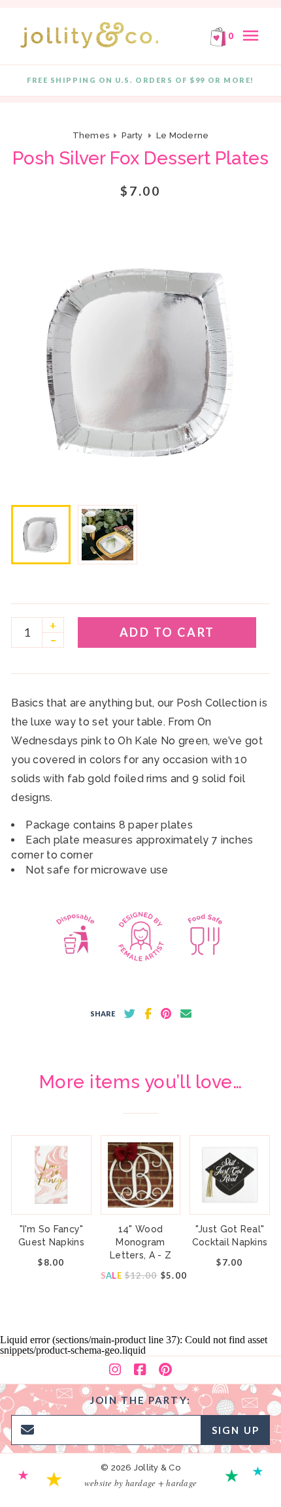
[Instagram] (115, 1370)
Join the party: (140, 1400)
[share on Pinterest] (166, 1014)
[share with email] (185, 1014)
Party (132, 135)
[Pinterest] (165, 1370)
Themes (92, 135)
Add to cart (167, 632)
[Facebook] (140, 1370)
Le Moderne (182, 135)
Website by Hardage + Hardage (140, 1483)
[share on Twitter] (129, 1014)
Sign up (235, 1430)
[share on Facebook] (148, 1014)
